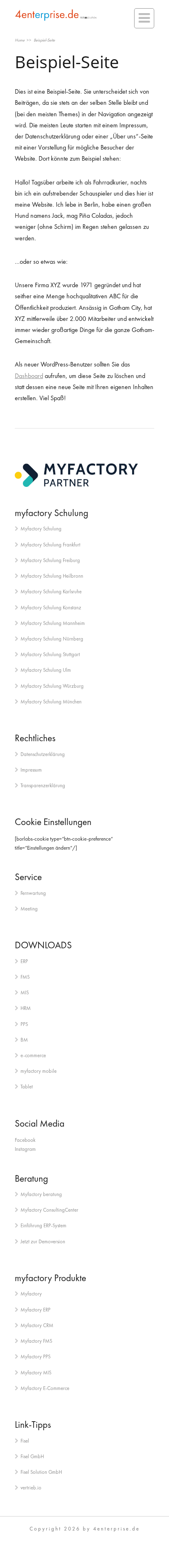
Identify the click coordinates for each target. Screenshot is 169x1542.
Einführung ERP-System (43, 1225)
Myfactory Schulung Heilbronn (52, 576)
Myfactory (31, 1294)
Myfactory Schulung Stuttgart (50, 654)
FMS (25, 977)
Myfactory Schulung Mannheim (53, 623)
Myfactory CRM (37, 1325)
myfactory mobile (39, 1071)
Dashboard (29, 375)
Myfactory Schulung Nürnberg (52, 639)
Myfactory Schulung (41, 529)
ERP (24, 961)
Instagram (25, 1149)
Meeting (29, 909)
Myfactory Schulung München (51, 701)
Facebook (25, 1139)
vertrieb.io (31, 1487)
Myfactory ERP (35, 1310)
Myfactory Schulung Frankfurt (50, 545)
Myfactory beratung (41, 1194)
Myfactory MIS (36, 1372)
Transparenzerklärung (43, 785)
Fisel (25, 1441)
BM (24, 1040)
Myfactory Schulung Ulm (46, 670)
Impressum (31, 770)
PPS (24, 1024)
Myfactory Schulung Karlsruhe (51, 591)
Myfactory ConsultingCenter (49, 1210)
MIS (25, 992)
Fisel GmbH (32, 1456)
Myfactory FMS (36, 1341)
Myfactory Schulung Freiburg (50, 560)
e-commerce (33, 1055)
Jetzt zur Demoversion (43, 1241)
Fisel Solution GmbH (41, 1472)
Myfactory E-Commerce (45, 1388)
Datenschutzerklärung (43, 754)
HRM (26, 1008)
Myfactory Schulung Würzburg (52, 686)
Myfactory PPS (35, 1356)
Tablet (27, 1086)
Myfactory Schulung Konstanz (51, 607)
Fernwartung (33, 893)
